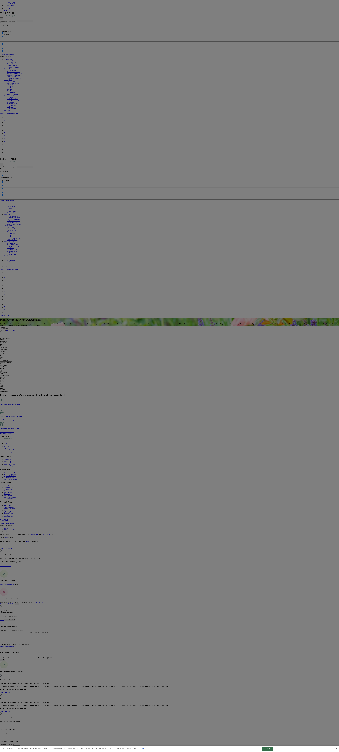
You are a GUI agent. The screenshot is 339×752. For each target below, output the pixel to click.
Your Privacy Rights (254, 748)
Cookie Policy (144, 748)
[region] (169, 749)
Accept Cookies (267, 748)
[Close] (336, 749)
